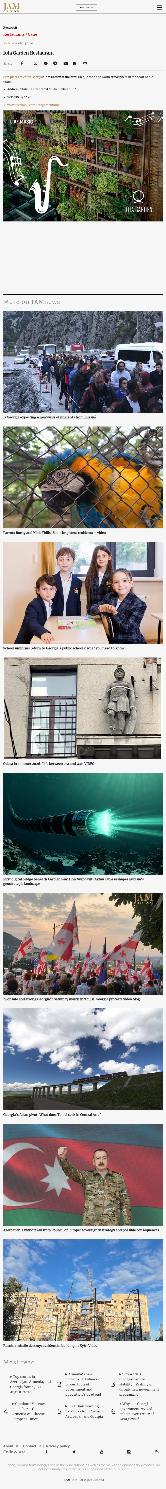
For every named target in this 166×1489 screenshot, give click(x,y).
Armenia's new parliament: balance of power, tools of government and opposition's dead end (83, 1384)
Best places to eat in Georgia (23, 77)
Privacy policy (58, 1446)
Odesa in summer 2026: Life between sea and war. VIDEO (49, 764)
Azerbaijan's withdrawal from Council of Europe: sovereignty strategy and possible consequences (81, 1230)
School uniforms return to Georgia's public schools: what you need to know (63, 648)
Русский (10, 27)
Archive (10, 43)
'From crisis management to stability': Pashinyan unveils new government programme (139, 1384)
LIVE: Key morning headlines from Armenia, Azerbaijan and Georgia (85, 1411)
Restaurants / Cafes (20, 34)
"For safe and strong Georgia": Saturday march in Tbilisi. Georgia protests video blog (71, 999)
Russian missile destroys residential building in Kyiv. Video (50, 1346)
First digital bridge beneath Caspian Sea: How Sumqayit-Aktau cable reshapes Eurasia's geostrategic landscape (73, 881)
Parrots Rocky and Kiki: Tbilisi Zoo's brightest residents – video (54, 533)
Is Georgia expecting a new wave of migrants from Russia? (49, 417)
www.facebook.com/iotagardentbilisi (34, 105)
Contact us (32, 1446)
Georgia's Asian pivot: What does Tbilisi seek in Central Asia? (52, 1115)
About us (11, 1446)
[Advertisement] (83, 256)
